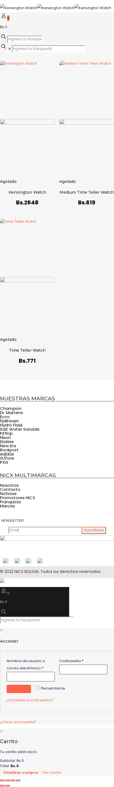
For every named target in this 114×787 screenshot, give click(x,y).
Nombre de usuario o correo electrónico (31, 664)
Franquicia (10, 502)
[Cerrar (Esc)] (18, 780)
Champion (11, 408)
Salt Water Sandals (20, 429)
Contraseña (81, 661)
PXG (4, 462)
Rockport (9, 450)
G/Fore (7, 458)
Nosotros (9, 485)
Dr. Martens (11, 412)
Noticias (8, 493)
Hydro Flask (11, 425)
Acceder (18, 688)
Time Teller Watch (27, 350)
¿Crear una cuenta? (18, 722)
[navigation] (57, 752)
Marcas (7, 506)
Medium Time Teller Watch (86, 192)
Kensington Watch (27, 192)
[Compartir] (13, 780)
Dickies (7, 441)
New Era (8, 446)
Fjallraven (9, 421)
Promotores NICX (17, 498)
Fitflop (6, 433)
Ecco (5, 417)
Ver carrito (51, 772)
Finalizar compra (21, 772)
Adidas (7, 454)
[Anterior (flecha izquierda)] (2, 785)
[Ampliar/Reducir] (2, 780)
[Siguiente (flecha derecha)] (7, 785)
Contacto (10, 489)
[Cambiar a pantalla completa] (7, 780)
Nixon (5, 437)
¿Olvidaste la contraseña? (29, 700)
